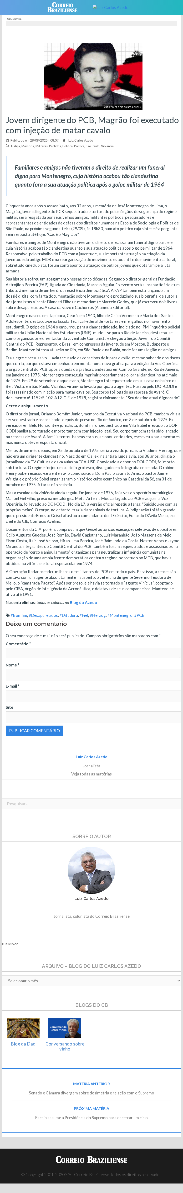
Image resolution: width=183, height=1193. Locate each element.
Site (9, 707)
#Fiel (84, 615)
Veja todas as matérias (91, 773)
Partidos (55, 146)
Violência (107, 146)
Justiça (15, 146)
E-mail (12, 686)
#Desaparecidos (43, 615)
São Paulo (93, 146)
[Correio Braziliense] (66, 7)
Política (67, 146)
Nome (12, 664)
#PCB (139, 615)
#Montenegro (119, 615)
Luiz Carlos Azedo (80, 140)
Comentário (18, 643)
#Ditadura (69, 615)
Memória (27, 146)
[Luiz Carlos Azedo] (111, 7)
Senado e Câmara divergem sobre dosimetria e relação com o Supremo (91, 1092)
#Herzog (98, 615)
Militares (42, 146)
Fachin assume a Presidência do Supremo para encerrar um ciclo (91, 1117)
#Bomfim (19, 615)
